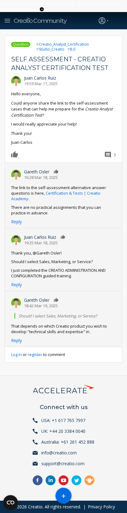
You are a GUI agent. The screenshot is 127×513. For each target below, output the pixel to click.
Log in (16, 354)
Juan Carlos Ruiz (40, 78)
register (35, 354)
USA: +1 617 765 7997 (63, 420)
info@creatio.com (59, 453)
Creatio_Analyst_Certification (64, 44)
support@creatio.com (62, 463)
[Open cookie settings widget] (10, 502)
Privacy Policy (101, 507)
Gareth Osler (36, 172)
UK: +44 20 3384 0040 (63, 431)
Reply (16, 222)
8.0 (72, 49)
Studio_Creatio (51, 49)
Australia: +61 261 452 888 (67, 442)
